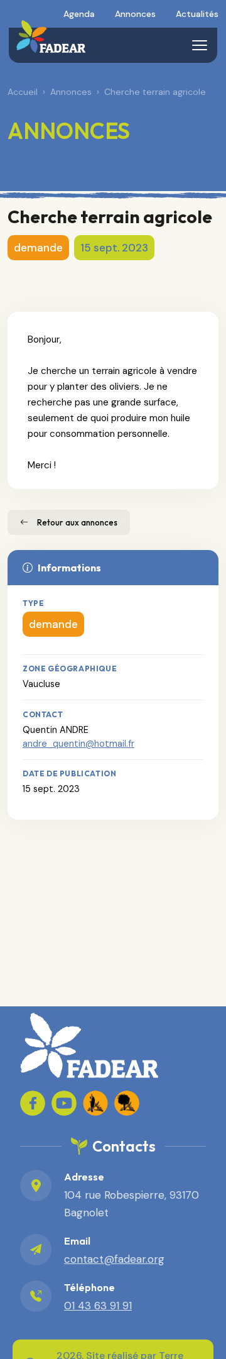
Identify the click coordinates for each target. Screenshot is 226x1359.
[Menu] (200, 45)
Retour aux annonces (77, 522)
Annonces (135, 13)
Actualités (197, 13)
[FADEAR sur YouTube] (64, 1103)
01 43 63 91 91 (98, 1305)
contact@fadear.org (114, 1259)
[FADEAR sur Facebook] (32, 1103)
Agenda (79, 13)
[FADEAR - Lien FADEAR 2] (126, 1103)
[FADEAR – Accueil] (50, 36)
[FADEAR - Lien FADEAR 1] (95, 1103)
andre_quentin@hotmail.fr (78, 743)
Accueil (23, 91)
